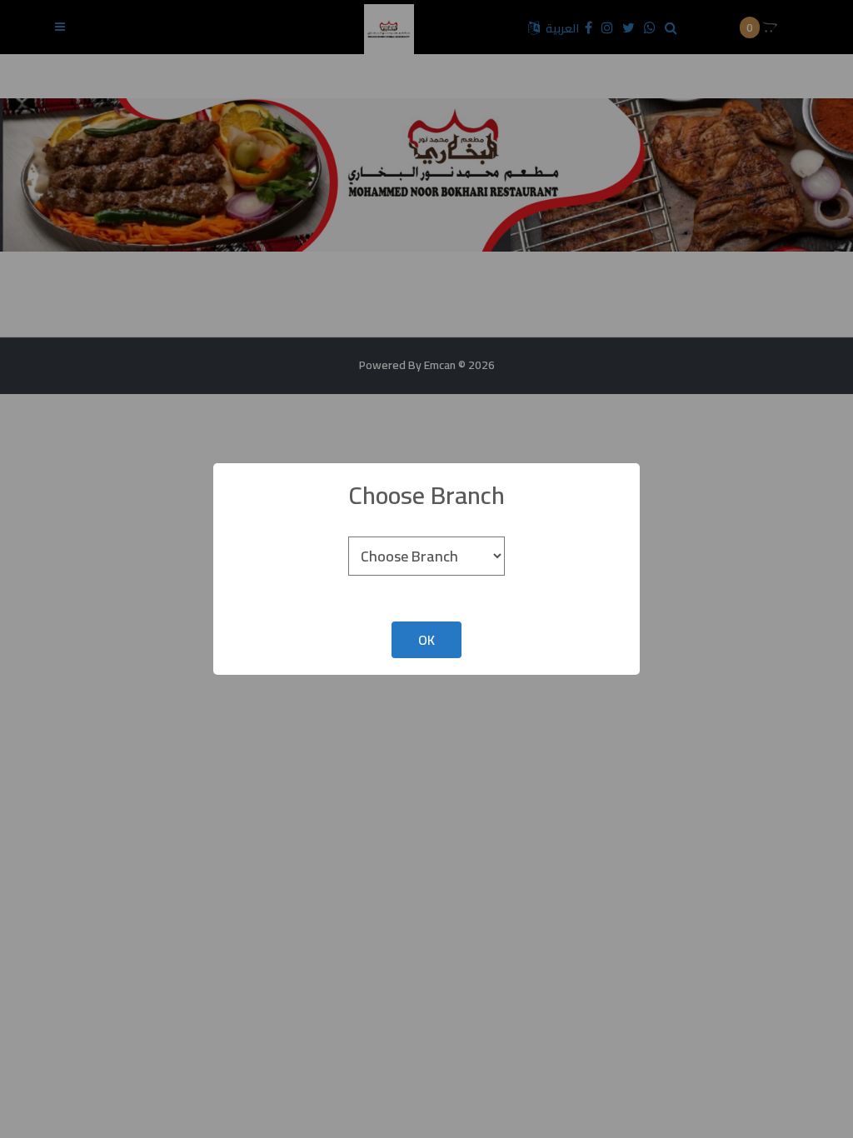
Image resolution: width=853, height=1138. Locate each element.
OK (426, 639)
